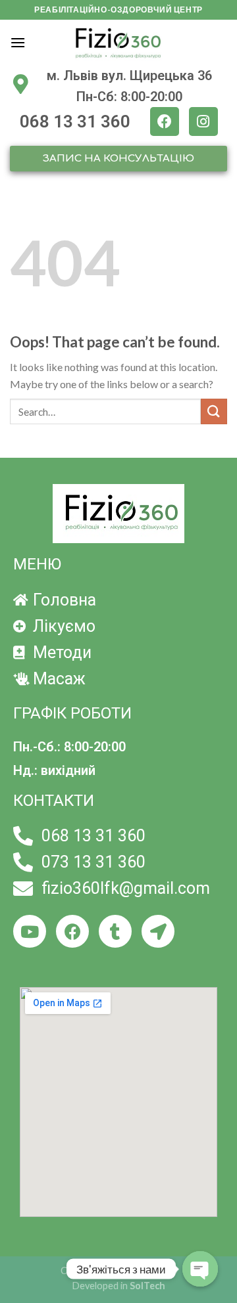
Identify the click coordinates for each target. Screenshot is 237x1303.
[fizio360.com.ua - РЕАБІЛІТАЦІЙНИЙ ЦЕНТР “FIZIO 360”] (118, 43)
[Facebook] (164, 121)
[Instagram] (203, 121)
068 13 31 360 (75, 121)
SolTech (147, 1285)
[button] (118, 158)
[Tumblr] (115, 931)
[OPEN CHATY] (200, 1269)
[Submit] (214, 411)
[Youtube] (29, 931)
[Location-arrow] (158, 931)
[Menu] (18, 42)
